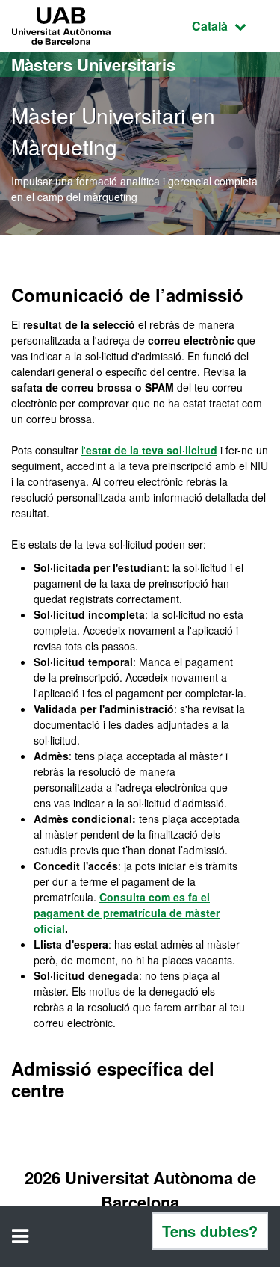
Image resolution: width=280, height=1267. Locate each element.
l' (149, 450)
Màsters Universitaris (93, 64)
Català (230, 25)
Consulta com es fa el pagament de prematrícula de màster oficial (127, 913)
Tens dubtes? (210, 1231)
